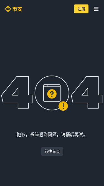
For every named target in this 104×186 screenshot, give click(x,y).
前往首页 (52, 151)
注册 (81, 8)
